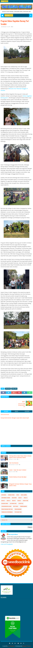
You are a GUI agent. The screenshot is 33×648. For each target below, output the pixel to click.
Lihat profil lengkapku (7, 544)
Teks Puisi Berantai (13, 463)
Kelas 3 (3, 500)
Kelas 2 (25, 497)
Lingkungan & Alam (6, 506)
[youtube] (18, 643)
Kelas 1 (20, 497)
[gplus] (15, 643)
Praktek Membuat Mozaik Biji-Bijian (17, 477)
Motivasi (15, 506)
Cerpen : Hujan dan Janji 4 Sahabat (17, 470)
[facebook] (9, 643)
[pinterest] (21, 643)
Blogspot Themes (26, 646)
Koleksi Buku (4, 503)
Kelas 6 (19, 500)
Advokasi (3, 494)
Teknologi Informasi (7, 512)
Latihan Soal (13, 503)
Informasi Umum (5, 497)
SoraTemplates (11, 646)
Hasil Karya (24, 494)
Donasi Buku (11, 494)
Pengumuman (18, 509)
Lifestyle (21, 503)
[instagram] (23, 643)
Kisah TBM (14, 388)
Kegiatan (8, 388)
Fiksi (17, 494)
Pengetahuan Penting (7, 509)
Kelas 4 (8, 500)
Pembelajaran (23, 506)
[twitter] (12, 643)
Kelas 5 (14, 500)
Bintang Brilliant (13, 534)
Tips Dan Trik (18, 512)
